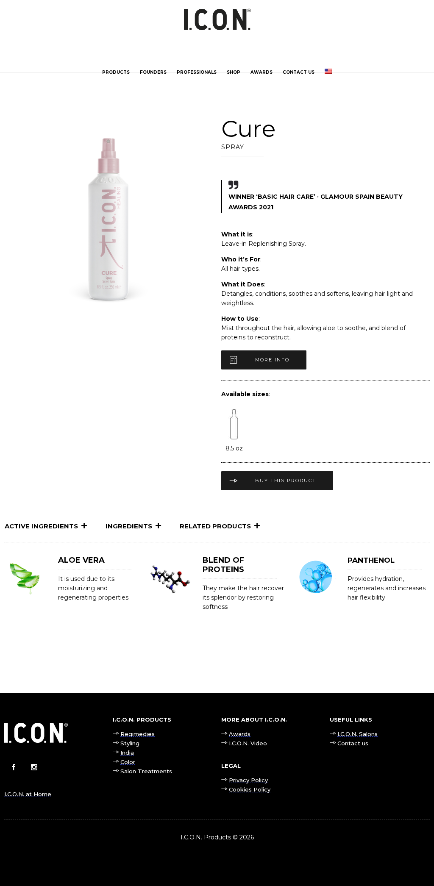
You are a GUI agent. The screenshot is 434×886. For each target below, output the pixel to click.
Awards (261, 72)
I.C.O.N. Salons (357, 733)
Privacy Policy (248, 780)
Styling (129, 743)
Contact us (298, 72)
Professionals (197, 72)
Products (116, 72)
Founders (153, 72)
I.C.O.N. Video (248, 743)
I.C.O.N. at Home (27, 794)
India (127, 752)
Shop (233, 72)
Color (127, 761)
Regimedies (137, 733)
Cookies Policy (249, 789)
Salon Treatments (146, 771)
